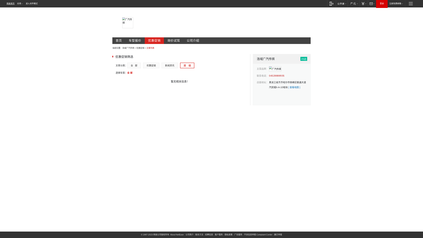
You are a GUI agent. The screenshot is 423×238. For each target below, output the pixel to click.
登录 (382, 3)
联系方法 (199, 235)
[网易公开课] (342, 3)
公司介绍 (193, 40)
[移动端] (331, 3)
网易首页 (11, 3)
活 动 (187, 65)
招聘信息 (209, 235)
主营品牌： (262, 68)
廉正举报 (278, 235)
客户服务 (219, 235)
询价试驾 (173, 40)
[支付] (363, 3)
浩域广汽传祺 (128, 48)
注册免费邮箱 (395, 3)
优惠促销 (154, 40)
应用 (19, 3)
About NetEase (177, 235)
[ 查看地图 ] (294, 87)
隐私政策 (228, 235)
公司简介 (189, 235)
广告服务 (238, 235)
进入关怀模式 (32, 3)
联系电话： (262, 75)
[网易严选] (353, 3)
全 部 (134, 65)
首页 (119, 40)
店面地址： (262, 82)
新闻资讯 (169, 65)
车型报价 (135, 40)
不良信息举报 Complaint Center (258, 235)
